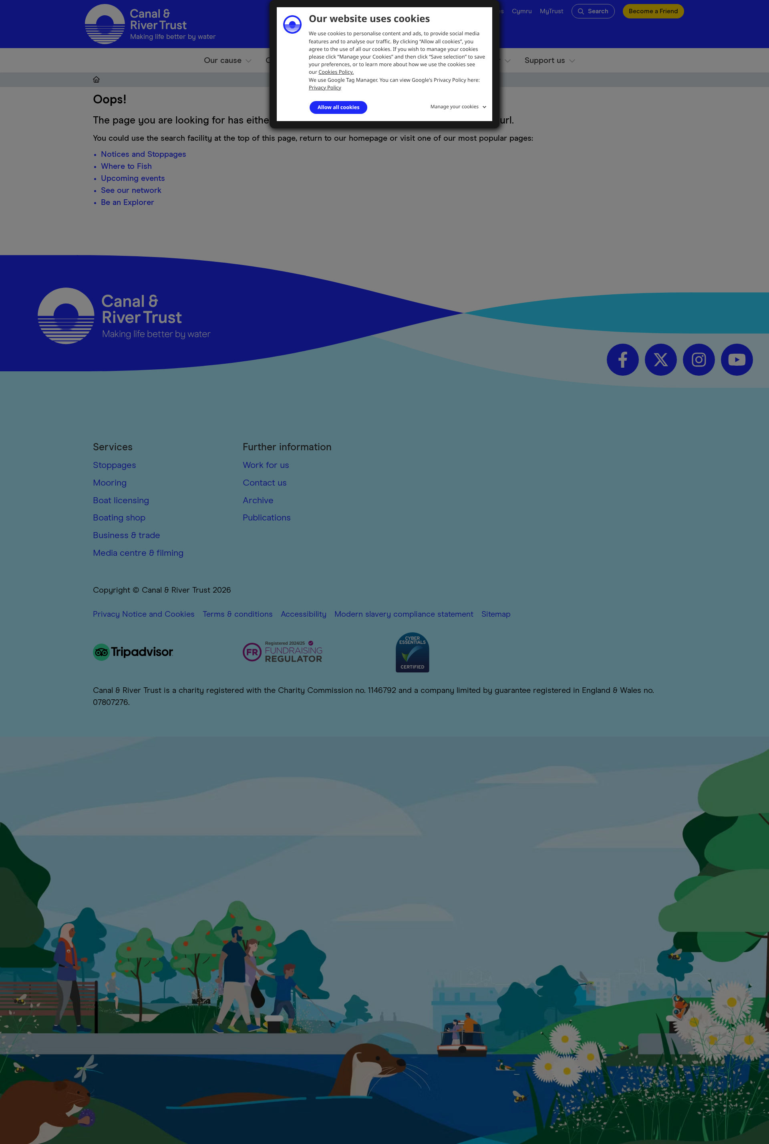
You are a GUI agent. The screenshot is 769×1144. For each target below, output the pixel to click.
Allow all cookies (338, 107)
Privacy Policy (325, 87)
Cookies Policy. (336, 71)
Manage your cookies (455, 106)
